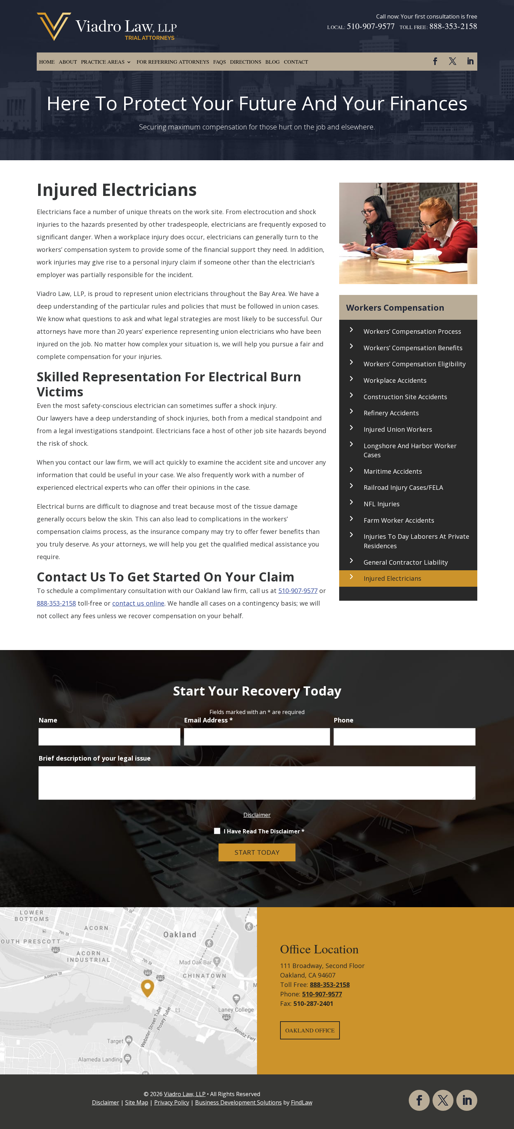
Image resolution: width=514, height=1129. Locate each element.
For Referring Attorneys (173, 61)
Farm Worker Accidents (399, 520)
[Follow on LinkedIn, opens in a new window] (470, 61)
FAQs (219, 61)
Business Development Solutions (238, 1102)
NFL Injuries (382, 504)
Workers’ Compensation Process (412, 331)
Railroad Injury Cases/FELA (403, 487)
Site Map (136, 1102)
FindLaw (301, 1102)
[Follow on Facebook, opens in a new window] (435, 61)
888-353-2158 (453, 25)
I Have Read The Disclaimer (264, 831)
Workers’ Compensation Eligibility (415, 364)
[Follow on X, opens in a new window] (452, 61)
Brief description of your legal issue (94, 758)
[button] (507, 1078)
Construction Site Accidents (405, 397)
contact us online (138, 603)
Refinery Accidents (391, 413)
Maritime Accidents (393, 471)
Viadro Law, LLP (185, 1094)
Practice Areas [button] (102, 61)
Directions (245, 61)
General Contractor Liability (406, 562)
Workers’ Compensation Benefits (413, 348)
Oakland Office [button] (310, 1030)
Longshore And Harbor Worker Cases (410, 450)
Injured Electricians (392, 578)
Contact (296, 61)
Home (47, 61)
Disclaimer (257, 815)
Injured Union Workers (398, 429)
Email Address (208, 720)
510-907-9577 (371, 25)
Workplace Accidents (395, 380)
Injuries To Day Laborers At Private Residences (416, 541)
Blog (272, 61)
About (68, 61)
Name (47, 720)
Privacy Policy (171, 1102)
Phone (344, 720)
